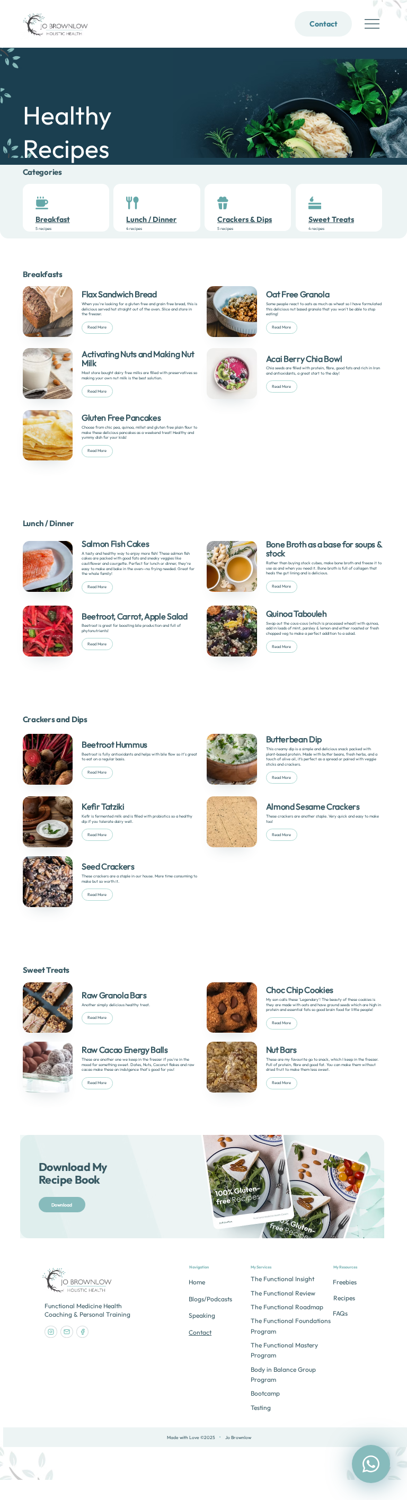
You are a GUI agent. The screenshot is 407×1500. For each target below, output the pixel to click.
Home (197, 1282)
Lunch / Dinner (151, 219)
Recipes (344, 1298)
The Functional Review (283, 1293)
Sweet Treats (331, 219)
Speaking (202, 1315)
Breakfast (53, 219)
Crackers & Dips (244, 219)
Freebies (345, 1282)
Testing (261, 1408)
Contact (200, 1332)
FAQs (340, 1313)
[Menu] (372, 24)
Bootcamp (265, 1393)
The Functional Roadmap (287, 1307)
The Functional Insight (282, 1279)
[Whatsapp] (371, 1464)
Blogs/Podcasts (210, 1299)
